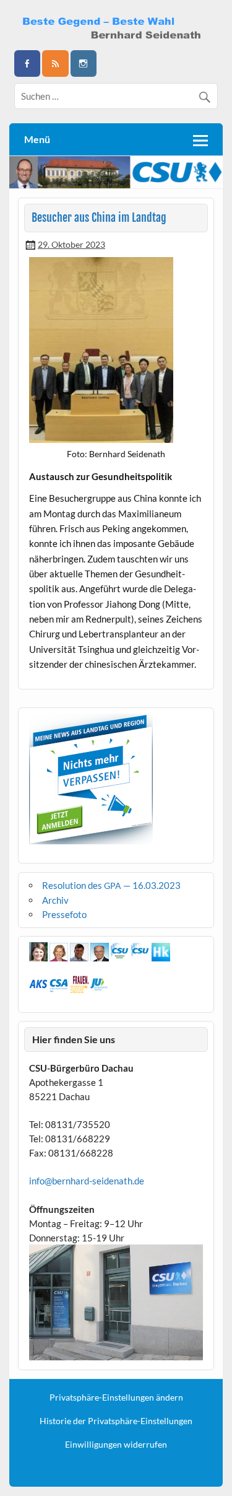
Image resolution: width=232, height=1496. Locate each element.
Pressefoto (64, 914)
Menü (37, 139)
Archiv (55, 900)
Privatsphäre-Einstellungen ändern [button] (116, 1397)
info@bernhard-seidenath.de (86, 1180)
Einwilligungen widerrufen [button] (116, 1444)
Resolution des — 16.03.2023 (111, 885)
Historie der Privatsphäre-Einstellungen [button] (116, 1421)
